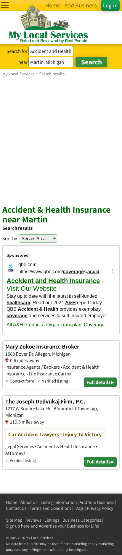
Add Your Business (97, 502)
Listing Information (59, 502)
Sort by (9, 238)
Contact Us (16, 508)
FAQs (79, 508)
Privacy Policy (100, 508)
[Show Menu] (5, 5)
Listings (52, 520)
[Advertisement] (61, 140)
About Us (29, 502)
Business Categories (81, 520)
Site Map (14, 520)
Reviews (33, 520)
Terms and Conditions (50, 508)
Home (11, 502)
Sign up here (18, 526)
